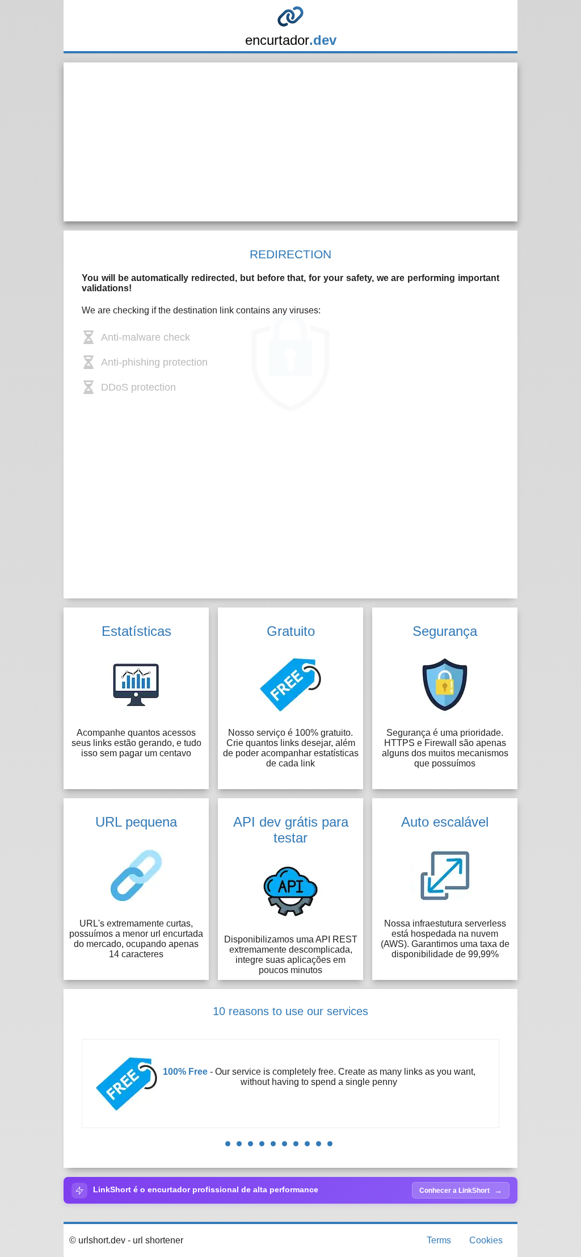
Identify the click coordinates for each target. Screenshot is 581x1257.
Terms (439, 1240)
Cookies (486, 1240)
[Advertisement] (290, 141)
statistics (382, 1082)
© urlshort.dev (97, 1240)
